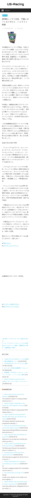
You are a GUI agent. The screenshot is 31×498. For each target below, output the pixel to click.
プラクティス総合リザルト (11, 304)
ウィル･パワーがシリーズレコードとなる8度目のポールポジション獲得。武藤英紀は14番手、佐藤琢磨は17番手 (15, 345)
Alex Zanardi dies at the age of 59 (14, 472)
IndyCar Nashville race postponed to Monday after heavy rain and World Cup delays (14, 417)
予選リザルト (7, 243)
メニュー (7, 10)
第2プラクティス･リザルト (11, 306)
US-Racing (15, 4)
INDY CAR (5, 15)
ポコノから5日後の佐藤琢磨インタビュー (16, 368)
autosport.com (7, 389)
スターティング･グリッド (11, 246)
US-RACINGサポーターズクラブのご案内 (16, 363)
